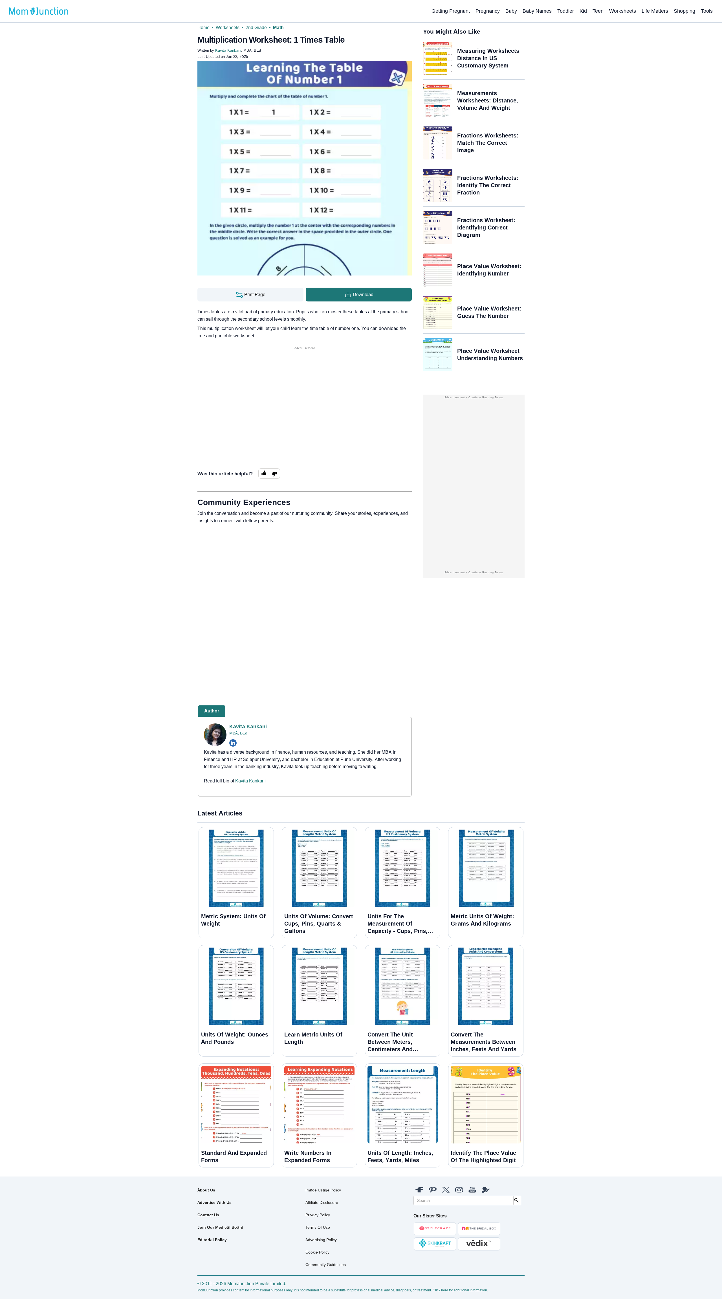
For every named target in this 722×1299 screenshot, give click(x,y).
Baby (511, 11)
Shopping (684, 11)
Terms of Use (317, 1227)
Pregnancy (488, 11)
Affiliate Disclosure (321, 1202)
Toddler (565, 11)
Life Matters (655, 11)
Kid (583, 11)
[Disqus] (304, 604)
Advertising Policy (321, 1239)
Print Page (254, 294)
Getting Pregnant (451, 11)
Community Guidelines (325, 1264)
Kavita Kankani (248, 726)
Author (211, 710)
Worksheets (622, 11)
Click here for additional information (460, 1290)
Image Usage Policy (323, 1190)
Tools (707, 11)
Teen (598, 11)
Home (203, 27)
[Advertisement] (304, 390)
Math (278, 27)
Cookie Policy (317, 1252)
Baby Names (537, 11)
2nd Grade (256, 27)
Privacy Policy (317, 1215)
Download (362, 294)
